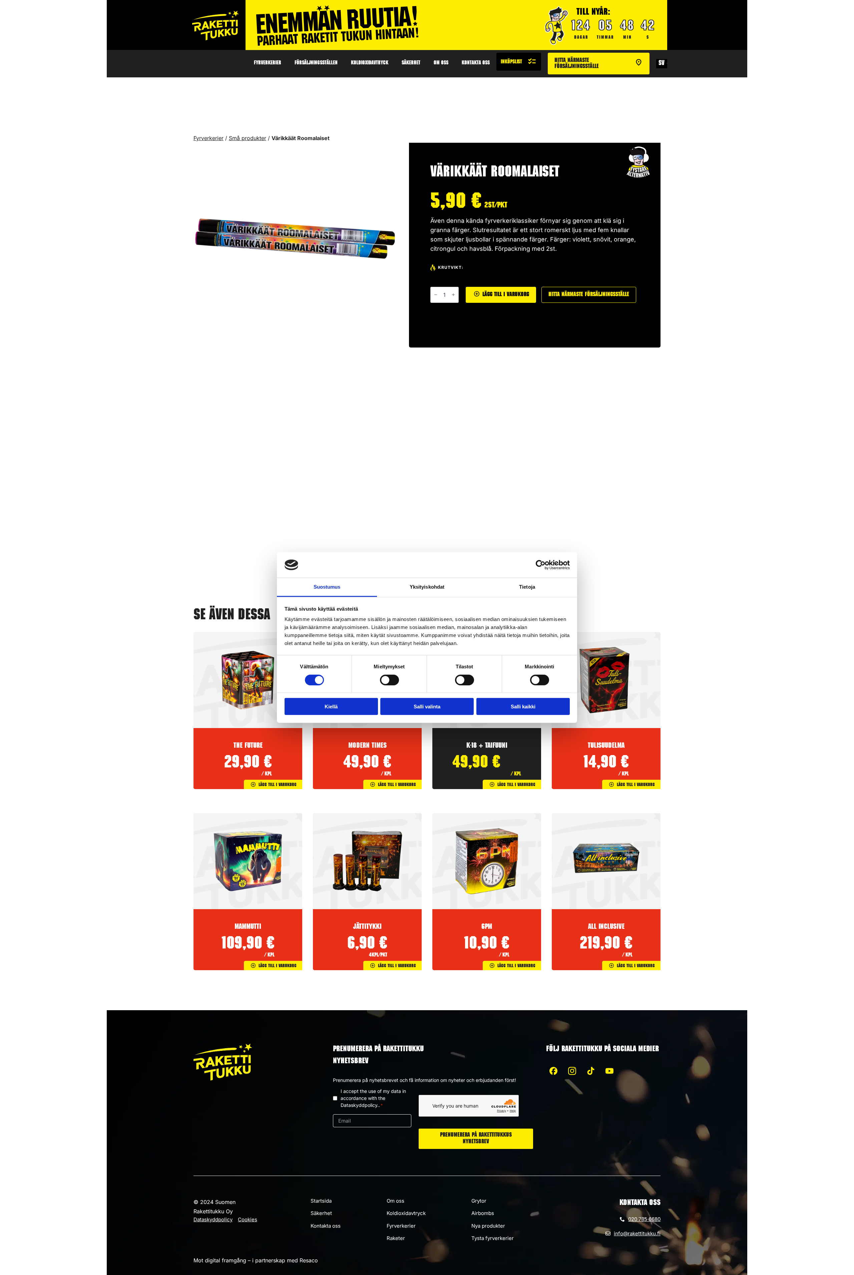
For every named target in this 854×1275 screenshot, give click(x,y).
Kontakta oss (476, 63)
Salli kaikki (523, 706)
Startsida (321, 1201)
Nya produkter (488, 1226)
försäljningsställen (316, 63)
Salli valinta (427, 706)
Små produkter (247, 138)
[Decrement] (435, 294)
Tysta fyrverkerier (492, 1238)
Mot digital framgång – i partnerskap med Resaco (255, 1260)
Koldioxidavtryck (369, 63)
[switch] (389, 679)
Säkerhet (411, 63)
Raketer (396, 1238)
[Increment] (453, 294)
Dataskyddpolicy (213, 1219)
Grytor (478, 1201)
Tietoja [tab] (527, 587)
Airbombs (482, 1213)
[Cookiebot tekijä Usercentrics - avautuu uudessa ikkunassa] (540, 565)
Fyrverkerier (267, 63)
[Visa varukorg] (518, 62)
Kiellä (331, 706)
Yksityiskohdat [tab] (427, 587)
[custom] (553, 1071)
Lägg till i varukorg (505, 295)
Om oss (441, 63)
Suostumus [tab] (327, 587)
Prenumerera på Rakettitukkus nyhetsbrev (476, 1138)
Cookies (247, 1219)
